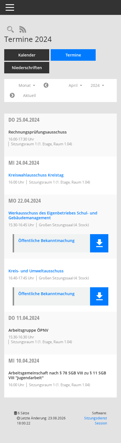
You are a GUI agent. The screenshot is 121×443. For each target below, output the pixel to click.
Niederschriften (27, 67)
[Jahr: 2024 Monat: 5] (12, 96)
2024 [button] (96, 85)
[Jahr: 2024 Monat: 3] (46, 85)
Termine (73, 55)
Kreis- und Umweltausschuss (36, 271)
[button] (99, 243)
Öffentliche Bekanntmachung (46, 240)
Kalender (26, 55)
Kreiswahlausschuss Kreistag (36, 175)
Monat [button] (25, 85)
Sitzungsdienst (95, 421)
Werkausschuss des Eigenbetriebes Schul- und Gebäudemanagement (52, 215)
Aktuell (29, 95)
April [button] (74, 85)
